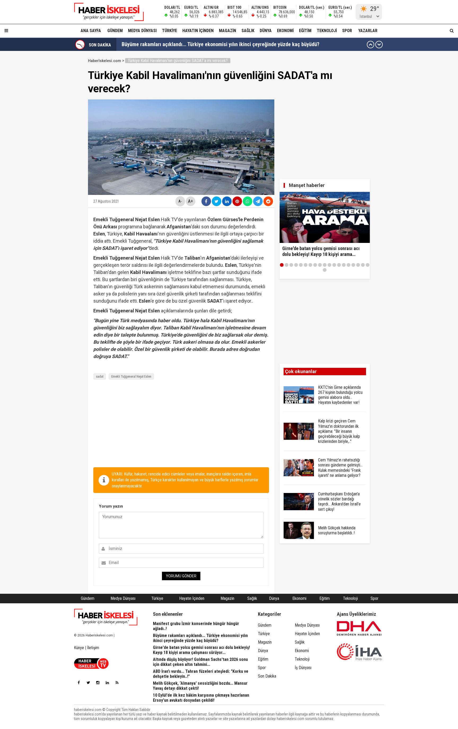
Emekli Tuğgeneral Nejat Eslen (131, 376)
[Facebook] (78, 682)
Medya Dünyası (142, 30)
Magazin (227, 30)
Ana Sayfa (91, 30)
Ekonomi (285, 30)
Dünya (266, 30)
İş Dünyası (303, 667)
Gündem (115, 30)
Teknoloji (327, 30)
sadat (99, 376)
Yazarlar (367, 30)
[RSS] (117, 682)
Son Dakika (267, 676)
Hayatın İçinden (198, 30)
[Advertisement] (63, 135)
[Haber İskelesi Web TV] (91, 667)
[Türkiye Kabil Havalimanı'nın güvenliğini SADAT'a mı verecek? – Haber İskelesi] (106, 12)
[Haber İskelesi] (106, 617)
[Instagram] (98, 682)
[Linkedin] (107, 682)
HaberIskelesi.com (104, 61)
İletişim (93, 647)
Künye (79, 647)
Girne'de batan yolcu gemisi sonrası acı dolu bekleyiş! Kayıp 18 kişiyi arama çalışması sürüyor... (226, 44)
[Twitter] (88, 682)
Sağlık (247, 30)
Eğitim (305, 30)
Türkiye (169, 30)
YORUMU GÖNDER (181, 576)
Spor (347, 30)
